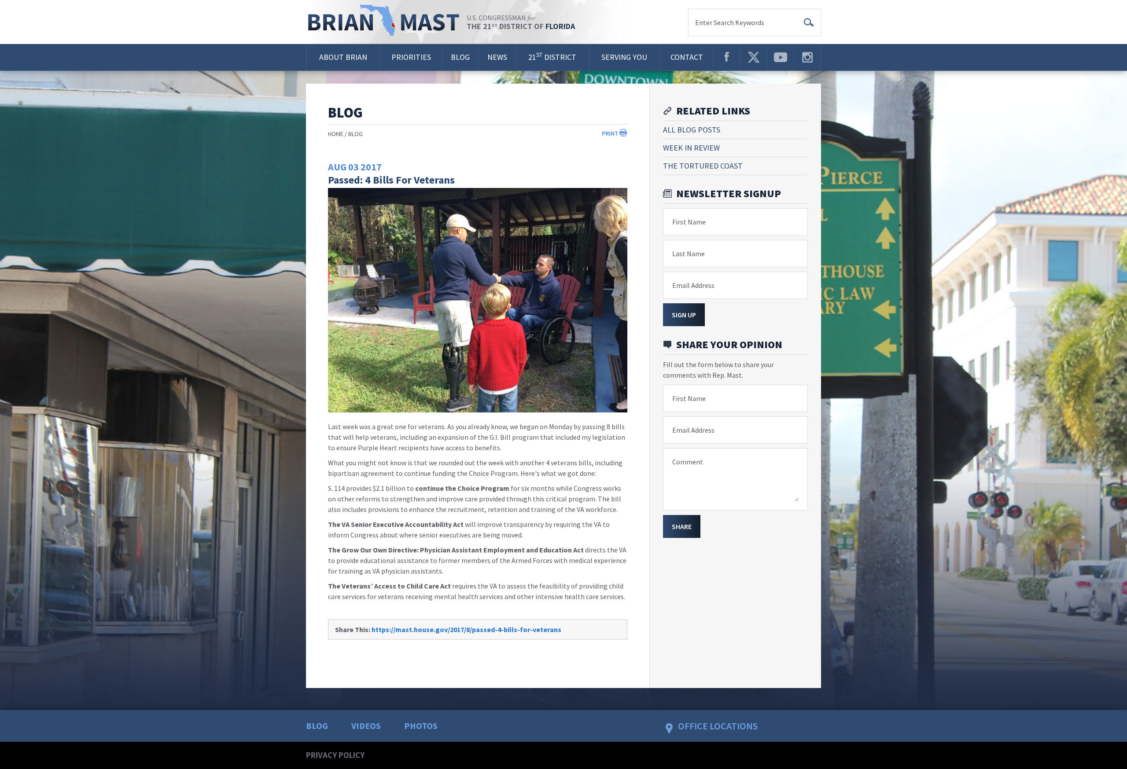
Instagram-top (807, 57)
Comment (687, 461)
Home (335, 134)
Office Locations (718, 726)
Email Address (693, 285)
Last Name (688, 253)
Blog (460, 57)
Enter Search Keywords (729, 22)
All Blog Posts (691, 130)
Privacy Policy (335, 755)
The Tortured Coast (703, 166)
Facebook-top (727, 57)
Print (610, 133)
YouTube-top (780, 57)
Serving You (624, 57)
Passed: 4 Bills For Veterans (391, 180)
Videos (366, 725)
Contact (686, 57)
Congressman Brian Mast (386, 22)
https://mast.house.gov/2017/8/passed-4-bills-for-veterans (466, 629)
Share (682, 526)
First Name (689, 221)
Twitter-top (753, 57)
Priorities (411, 57)
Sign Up (684, 314)
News (497, 57)
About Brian (343, 57)
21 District (552, 56)
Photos (421, 725)
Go (808, 22)
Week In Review (691, 148)
